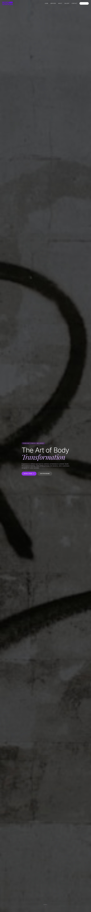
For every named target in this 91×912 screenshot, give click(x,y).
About (60, 3)
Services (53, 3)
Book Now (84, 3)
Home (46, 3)
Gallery (66, 3)
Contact (74, 3)
